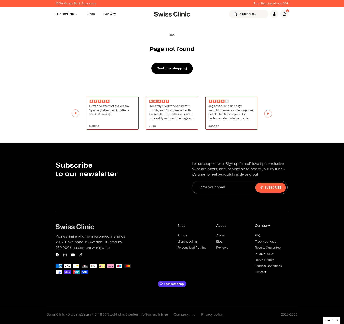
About (220, 235)
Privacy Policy (264, 253)
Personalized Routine (192, 247)
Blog (219, 241)
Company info (184, 314)
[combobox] (331, 320)
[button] (67, 14)
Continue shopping (172, 68)
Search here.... (248, 14)
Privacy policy (212, 314)
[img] (112, 101)
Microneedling (187, 241)
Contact (260, 272)
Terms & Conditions (268, 266)
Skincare (183, 235)
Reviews (222, 247)
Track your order (266, 241)
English (329, 320)
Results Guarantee (268, 247)
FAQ (258, 235)
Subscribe (272, 187)
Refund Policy (264, 260)
